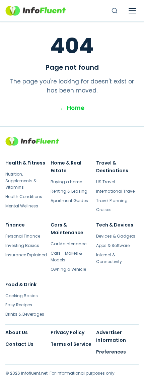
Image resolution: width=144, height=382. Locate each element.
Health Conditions (23, 196)
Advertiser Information (111, 336)
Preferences (111, 351)
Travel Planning (112, 200)
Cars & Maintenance (67, 228)
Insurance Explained (26, 255)
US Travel (105, 182)
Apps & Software (113, 245)
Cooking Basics (21, 296)
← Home (72, 108)
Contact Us (19, 344)
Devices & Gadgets (115, 236)
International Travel (116, 191)
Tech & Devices (114, 224)
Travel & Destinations (112, 167)
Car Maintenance (68, 244)
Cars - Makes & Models (66, 256)
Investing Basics (22, 245)
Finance (15, 224)
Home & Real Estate (66, 167)
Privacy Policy (67, 332)
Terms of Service (71, 344)
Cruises (104, 209)
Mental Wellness (21, 206)
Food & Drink (21, 284)
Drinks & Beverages (24, 314)
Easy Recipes (18, 305)
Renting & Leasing (69, 191)
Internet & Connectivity (109, 258)
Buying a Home (66, 182)
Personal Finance (22, 236)
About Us (16, 332)
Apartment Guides (69, 200)
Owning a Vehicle (68, 269)
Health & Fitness (25, 163)
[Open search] (114, 10)
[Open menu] (132, 10)
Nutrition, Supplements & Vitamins (21, 180)
